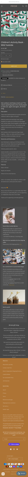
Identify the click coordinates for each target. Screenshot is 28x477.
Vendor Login (6, 409)
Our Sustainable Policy (8, 377)
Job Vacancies (6, 380)
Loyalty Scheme (6, 374)
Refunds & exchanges (8, 399)
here (21, 244)
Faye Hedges (18, 427)
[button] (1, 6)
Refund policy (22, 469)
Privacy (4, 393)
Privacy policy (7, 471)
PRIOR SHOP (8, 469)
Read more (11, 284)
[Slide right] (17, 39)
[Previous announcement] (1, 1)
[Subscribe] (23, 439)
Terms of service (14, 471)
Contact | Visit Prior (7, 367)
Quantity (3, 52)
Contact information (15, 473)
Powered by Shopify (14, 469)
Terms (4, 396)
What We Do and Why (8, 364)
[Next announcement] (26, 1)
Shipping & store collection (9, 403)
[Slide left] (10, 39)
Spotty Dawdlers (10, 97)
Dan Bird (11, 427)
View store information (8, 74)
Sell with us (5, 406)
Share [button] (4, 93)
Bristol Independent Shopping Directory (12, 371)
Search (4, 390)
